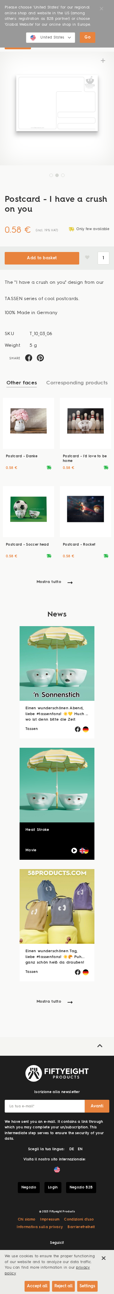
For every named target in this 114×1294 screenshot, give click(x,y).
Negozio (28, 1187)
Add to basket (42, 258)
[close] (103, 1258)
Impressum (49, 1219)
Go (87, 37)
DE (71, 1149)
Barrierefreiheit (81, 1227)
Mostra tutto (49, 582)
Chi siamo (27, 1219)
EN (80, 1149)
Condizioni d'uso (79, 1219)
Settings (87, 1286)
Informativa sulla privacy (40, 1227)
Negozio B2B (81, 1187)
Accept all (37, 1286)
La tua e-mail (21, 1106)
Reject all (63, 1286)
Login (53, 1187)
